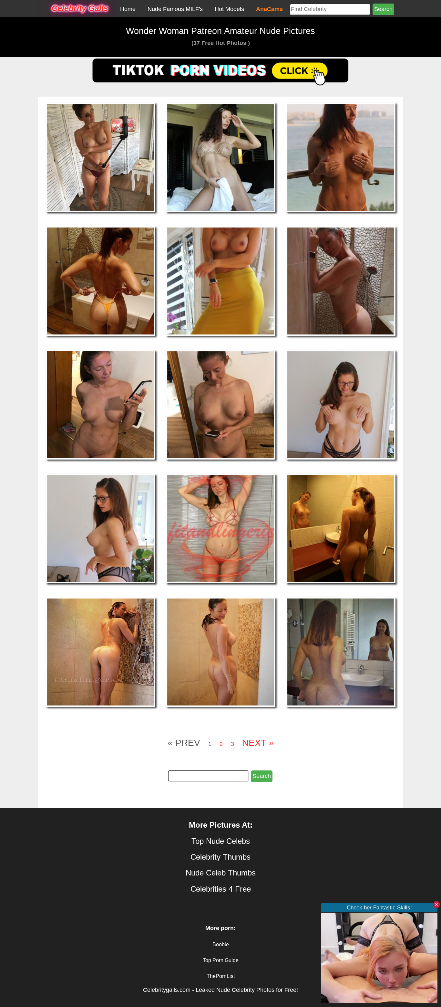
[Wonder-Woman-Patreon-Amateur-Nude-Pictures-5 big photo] (340, 280)
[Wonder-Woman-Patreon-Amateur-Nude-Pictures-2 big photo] (340, 157)
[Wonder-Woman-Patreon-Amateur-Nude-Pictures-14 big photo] (340, 652)
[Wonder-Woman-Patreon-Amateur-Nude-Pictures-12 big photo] (100, 652)
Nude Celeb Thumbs (221, 872)
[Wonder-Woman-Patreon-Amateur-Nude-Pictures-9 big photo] (100, 528)
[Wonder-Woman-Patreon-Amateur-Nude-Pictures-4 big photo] (220, 280)
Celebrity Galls (80, 8)
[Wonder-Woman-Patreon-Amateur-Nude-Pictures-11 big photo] (340, 528)
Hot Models (229, 9)
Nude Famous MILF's (175, 9)
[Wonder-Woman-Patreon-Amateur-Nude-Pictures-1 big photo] (220, 157)
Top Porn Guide (221, 960)
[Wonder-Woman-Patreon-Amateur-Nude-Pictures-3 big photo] (100, 280)
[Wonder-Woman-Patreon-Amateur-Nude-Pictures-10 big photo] (220, 528)
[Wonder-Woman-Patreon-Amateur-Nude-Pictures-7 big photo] (220, 404)
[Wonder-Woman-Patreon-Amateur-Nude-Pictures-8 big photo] (340, 404)
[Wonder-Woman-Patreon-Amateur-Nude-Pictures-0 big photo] (100, 157)
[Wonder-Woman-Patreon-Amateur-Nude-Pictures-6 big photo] (100, 404)
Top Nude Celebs (220, 841)
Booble (220, 944)
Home (128, 9)
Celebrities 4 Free (220, 889)
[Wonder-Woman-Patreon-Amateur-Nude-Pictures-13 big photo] (220, 652)
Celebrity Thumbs (220, 857)
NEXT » (258, 743)
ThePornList (221, 976)
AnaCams (269, 9)
